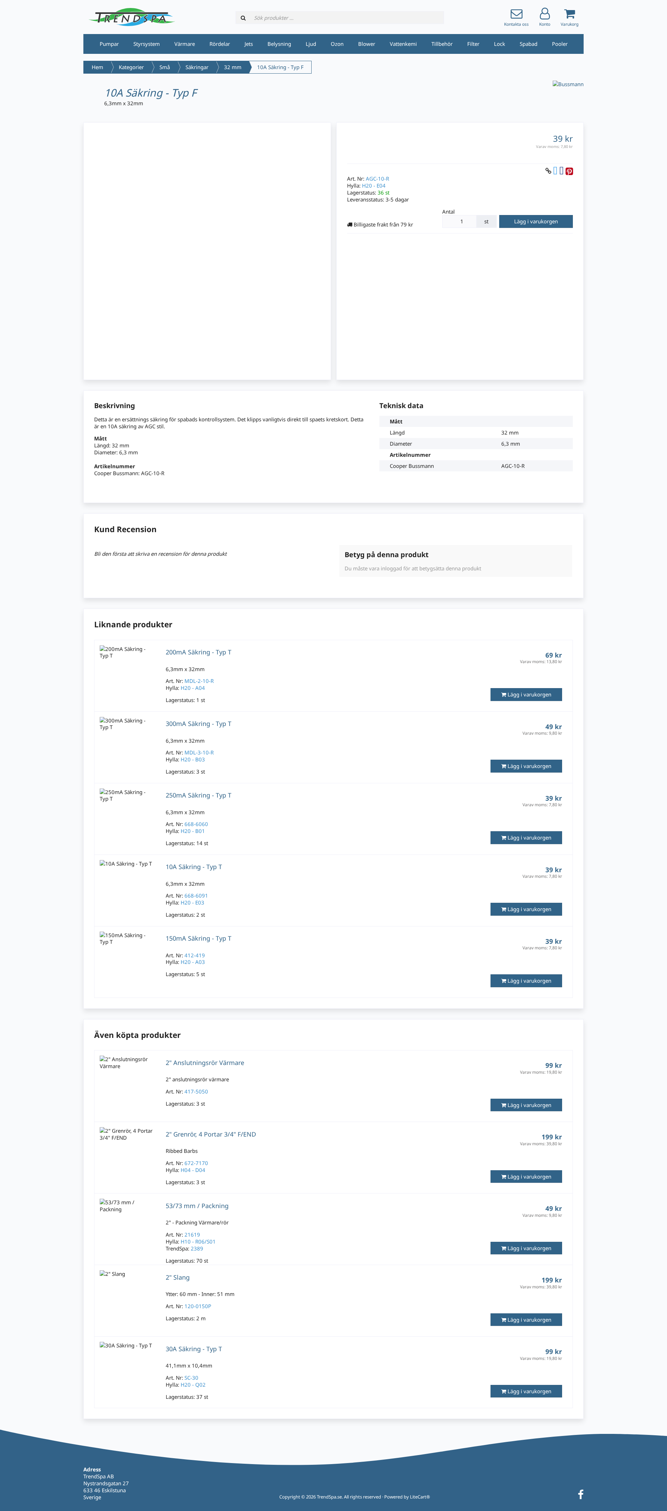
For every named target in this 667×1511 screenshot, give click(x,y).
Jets (249, 43)
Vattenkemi (403, 43)
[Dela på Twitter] (555, 170)
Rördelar (219, 43)
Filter (473, 43)
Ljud (311, 43)
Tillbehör (442, 43)
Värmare (184, 43)
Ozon (337, 43)
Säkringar (197, 67)
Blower (366, 43)
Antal (448, 211)
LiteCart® (420, 1497)
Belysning (279, 43)
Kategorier (131, 67)
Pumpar (109, 43)
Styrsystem (146, 43)
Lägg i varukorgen (536, 221)
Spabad (528, 43)
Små (164, 67)
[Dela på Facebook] (561, 170)
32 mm (232, 67)
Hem (97, 67)
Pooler (560, 43)
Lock (499, 43)
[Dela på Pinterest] (569, 170)
